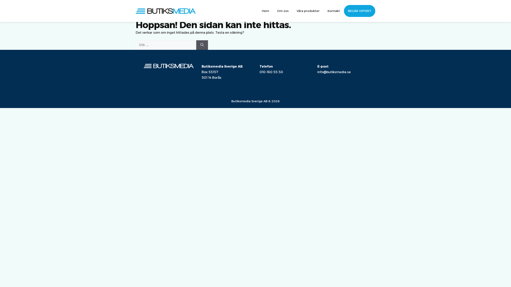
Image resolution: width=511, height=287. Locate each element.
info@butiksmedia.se (334, 72)
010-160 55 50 (271, 72)
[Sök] (202, 45)
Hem (265, 11)
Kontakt (334, 11)
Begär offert (359, 11)
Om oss (283, 11)
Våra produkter (308, 11)
